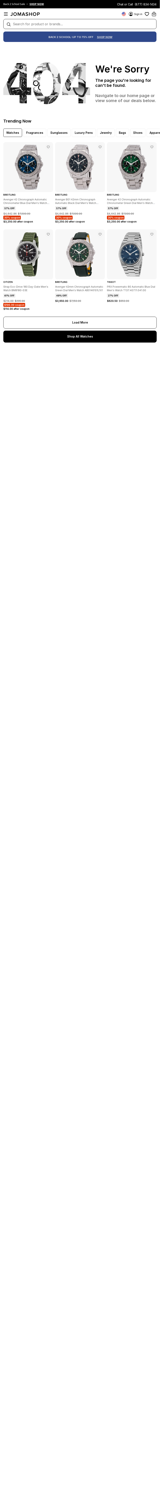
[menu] (5, 13)
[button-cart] (153, 13)
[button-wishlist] (146, 13)
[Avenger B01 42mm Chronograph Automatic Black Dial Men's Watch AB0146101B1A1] (100, 147)
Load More (80, 322)
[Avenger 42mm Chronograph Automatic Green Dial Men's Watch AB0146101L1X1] (100, 234)
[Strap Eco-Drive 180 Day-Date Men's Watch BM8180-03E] (48, 234)
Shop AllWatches (80, 336)
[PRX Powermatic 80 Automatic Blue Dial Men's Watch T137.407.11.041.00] (152, 234)
